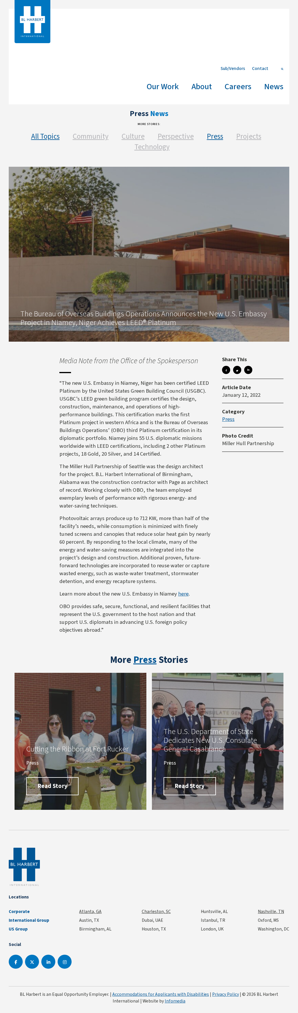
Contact (260, 68)
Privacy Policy (225, 994)
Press (215, 136)
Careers (238, 86)
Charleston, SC (156, 911)
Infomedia (175, 1001)
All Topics (45, 136)
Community (91, 136)
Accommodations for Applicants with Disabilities (160, 994)
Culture (133, 136)
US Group (18, 929)
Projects (248, 136)
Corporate (19, 911)
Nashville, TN (271, 911)
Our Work (163, 86)
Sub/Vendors (233, 68)
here (183, 593)
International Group (29, 920)
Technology (152, 147)
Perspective (176, 136)
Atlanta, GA (90, 911)
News (273, 86)
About (201, 86)
